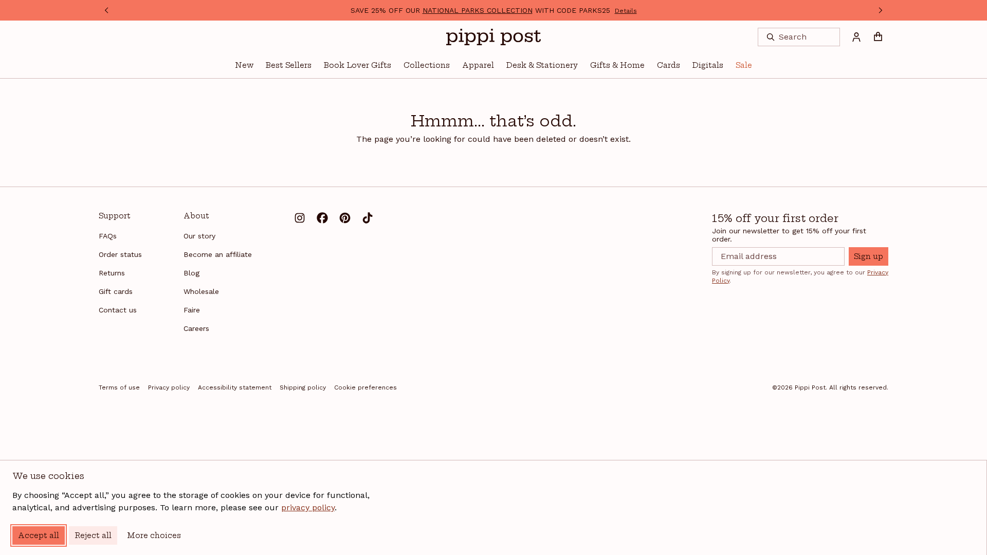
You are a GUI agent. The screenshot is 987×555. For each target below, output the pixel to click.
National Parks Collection (478, 10)
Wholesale (201, 291)
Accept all (38, 535)
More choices (154, 535)
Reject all (93, 535)
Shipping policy (303, 387)
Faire (192, 310)
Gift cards (116, 291)
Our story (199, 236)
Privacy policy (169, 387)
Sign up (868, 256)
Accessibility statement (234, 387)
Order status (120, 254)
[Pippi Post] (493, 37)
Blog (191, 273)
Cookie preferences (365, 387)
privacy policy (308, 507)
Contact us (118, 310)
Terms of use (119, 387)
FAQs (108, 236)
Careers (196, 328)
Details (626, 10)
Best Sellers (289, 65)
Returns (112, 273)
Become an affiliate (218, 254)
